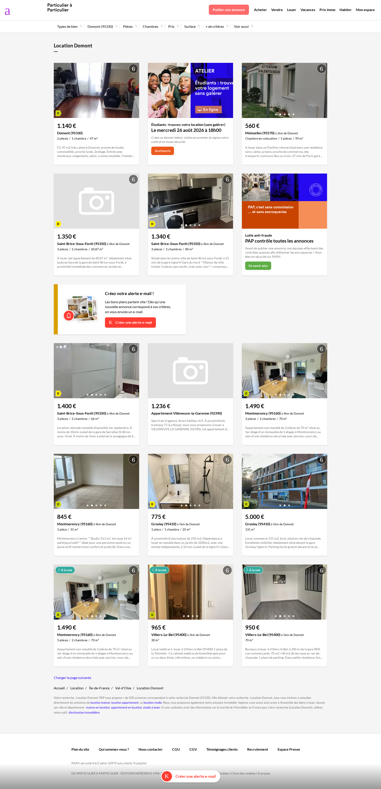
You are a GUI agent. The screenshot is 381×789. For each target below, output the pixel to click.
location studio (153, 702)
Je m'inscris (162, 151)
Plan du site (80, 749)
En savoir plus (258, 265)
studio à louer (151, 707)
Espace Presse (289, 749)
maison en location (98, 707)
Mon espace (365, 9)
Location (77, 688)
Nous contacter (150, 749)
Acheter (260, 9)
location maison (100, 702)
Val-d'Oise (123, 688)
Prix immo (327, 9)
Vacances (308, 9)
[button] (92, 112)
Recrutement (257, 749)
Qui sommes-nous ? (114, 749)
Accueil (59, 688)
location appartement (124, 702)
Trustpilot (139, 763)
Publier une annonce (229, 9)
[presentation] (58, 91)
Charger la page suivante (72, 677)
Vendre (277, 9)
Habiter (346, 9)
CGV (193, 749)
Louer (291, 9)
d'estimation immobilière (84, 712)
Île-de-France (99, 688)
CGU (176, 749)
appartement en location (126, 707)
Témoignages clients (222, 749)
